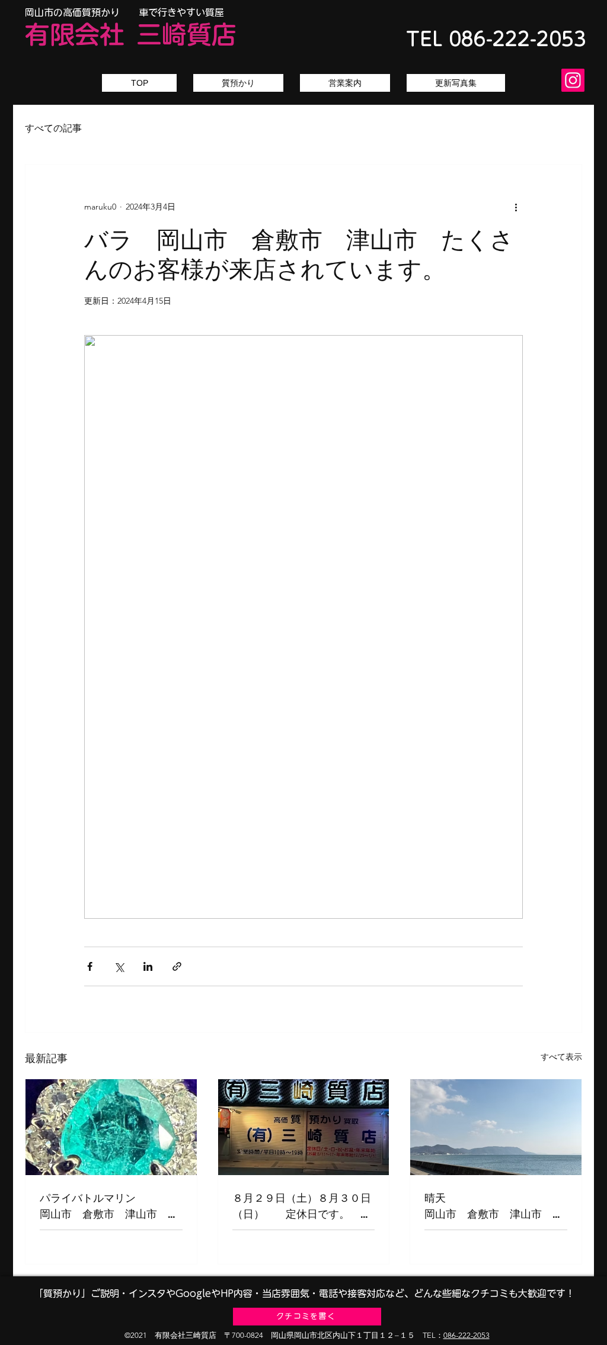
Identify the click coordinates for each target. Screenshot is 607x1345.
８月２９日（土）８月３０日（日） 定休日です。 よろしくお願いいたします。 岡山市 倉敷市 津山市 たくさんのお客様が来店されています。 (303, 1206)
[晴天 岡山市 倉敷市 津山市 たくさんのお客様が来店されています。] (496, 1127)
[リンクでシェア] (177, 966)
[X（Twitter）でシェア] (118, 966)
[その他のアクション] (516, 207)
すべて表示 (561, 1056)
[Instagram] (572, 80)
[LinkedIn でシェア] (148, 966)
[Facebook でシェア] (89, 966)
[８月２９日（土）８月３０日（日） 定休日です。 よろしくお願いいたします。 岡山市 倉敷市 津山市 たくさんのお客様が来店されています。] (303, 1127)
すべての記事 (53, 128)
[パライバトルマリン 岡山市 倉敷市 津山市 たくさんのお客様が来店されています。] (111, 1127)
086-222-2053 (466, 1335)
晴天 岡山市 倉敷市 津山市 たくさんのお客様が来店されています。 (495, 1206)
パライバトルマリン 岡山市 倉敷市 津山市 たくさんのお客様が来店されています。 (111, 1206)
